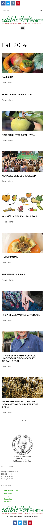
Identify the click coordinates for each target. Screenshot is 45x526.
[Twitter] (8, 3)
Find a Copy (8, 493)
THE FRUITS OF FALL (14, 274)
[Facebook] (3, 3)
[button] (22, 28)
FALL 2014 (7, 77)
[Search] (41, 10)
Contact (7, 496)
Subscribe (8, 499)
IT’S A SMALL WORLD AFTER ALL (21, 315)
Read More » (8, 82)
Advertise (7, 502)
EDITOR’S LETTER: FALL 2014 (18, 135)
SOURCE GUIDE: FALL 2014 (17, 94)
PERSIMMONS (10, 257)
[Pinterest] (18, 3)
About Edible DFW (11, 491)
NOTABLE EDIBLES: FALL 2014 (19, 175)
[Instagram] (13, 3)
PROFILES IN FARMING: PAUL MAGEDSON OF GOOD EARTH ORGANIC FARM (19, 358)
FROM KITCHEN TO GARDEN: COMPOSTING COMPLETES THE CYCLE (20, 404)
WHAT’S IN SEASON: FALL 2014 (19, 216)
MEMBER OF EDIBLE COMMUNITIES (22, 517)
